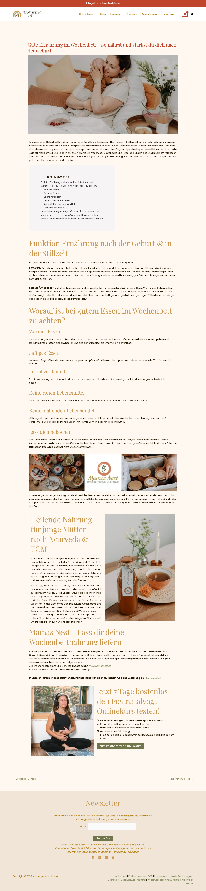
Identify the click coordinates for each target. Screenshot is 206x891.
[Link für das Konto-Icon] (192, 14)
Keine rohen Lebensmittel (57, 200)
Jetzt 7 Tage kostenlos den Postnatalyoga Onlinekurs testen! (72, 219)
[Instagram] (93, 857)
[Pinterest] (106, 857)
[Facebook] (99, 857)
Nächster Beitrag (182, 778)
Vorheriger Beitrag (24, 778)
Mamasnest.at (153, 678)
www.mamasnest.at (100, 665)
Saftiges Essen (51, 193)
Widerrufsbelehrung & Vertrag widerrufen (170, 879)
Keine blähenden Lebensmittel (59, 204)
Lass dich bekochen (54, 208)
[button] (94, 14)
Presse (189, 883)
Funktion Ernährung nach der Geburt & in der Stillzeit (67, 182)
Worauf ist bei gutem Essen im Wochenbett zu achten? (69, 186)
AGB (150, 876)
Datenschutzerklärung (133, 879)
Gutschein (121, 876)
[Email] (113, 857)
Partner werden (137, 876)
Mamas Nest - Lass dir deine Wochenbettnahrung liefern (69, 215)
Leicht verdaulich (52, 197)
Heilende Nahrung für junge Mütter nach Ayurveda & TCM (70, 211)
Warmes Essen (51, 189)
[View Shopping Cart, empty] (185, 14)
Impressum (160, 876)
